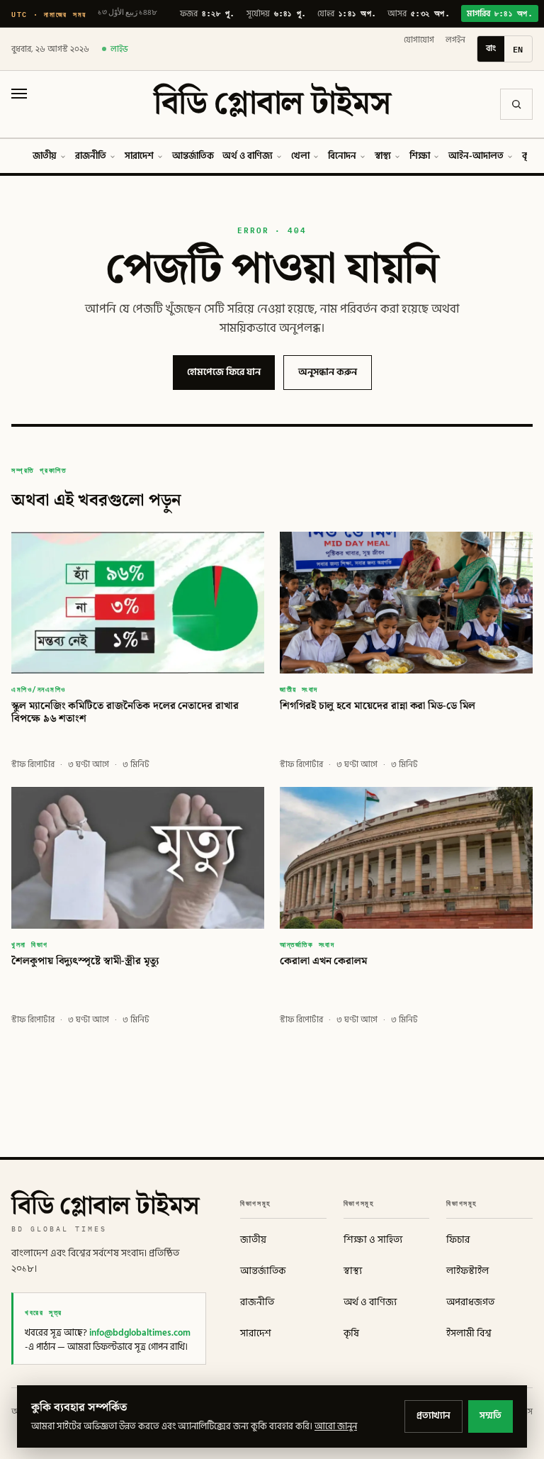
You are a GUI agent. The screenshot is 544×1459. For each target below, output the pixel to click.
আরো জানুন (335, 1426)
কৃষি (351, 1333)
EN (518, 49)
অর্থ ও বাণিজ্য (247, 156)
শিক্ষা (419, 156)
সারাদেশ (139, 156)
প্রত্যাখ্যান (433, 1416)
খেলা (300, 156)
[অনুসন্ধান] (516, 104)
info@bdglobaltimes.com (140, 1333)
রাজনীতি (90, 156)
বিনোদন (342, 156)
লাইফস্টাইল (467, 1271)
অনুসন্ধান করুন (327, 372)
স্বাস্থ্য (383, 156)
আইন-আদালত (476, 156)
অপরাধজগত (470, 1302)
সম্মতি (491, 1416)
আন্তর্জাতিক (193, 156)
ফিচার (458, 1240)
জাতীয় (45, 156)
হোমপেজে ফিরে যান (224, 372)
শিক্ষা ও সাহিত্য (373, 1240)
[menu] (19, 104)
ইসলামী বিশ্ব (469, 1333)
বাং (491, 48)
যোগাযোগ (419, 40)
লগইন (455, 40)
